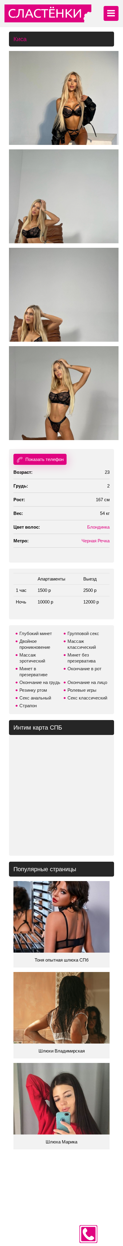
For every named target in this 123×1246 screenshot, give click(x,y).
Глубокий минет (35, 633)
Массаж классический (81, 644)
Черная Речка (96, 540)
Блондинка (98, 527)
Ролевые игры (81, 690)
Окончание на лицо (87, 682)
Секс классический (87, 697)
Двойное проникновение (34, 644)
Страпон (28, 705)
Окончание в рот (84, 668)
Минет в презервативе (33, 671)
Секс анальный (35, 697)
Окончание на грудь (39, 682)
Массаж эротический (32, 657)
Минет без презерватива (81, 657)
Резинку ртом (33, 690)
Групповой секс (83, 633)
